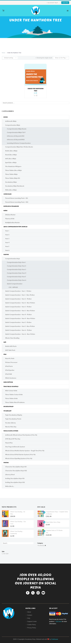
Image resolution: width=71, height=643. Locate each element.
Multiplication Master (12, 222)
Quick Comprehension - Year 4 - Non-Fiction (20, 318)
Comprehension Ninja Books (16, 129)
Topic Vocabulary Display (13, 415)
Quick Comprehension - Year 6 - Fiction (18, 330)
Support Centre (32, 621)
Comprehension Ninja (12, 125)
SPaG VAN (8, 374)
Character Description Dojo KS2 (16, 471)
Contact (29, 615)
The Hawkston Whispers (13, 166)
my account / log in (53, 2)
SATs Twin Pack (10, 350)
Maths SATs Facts (10, 346)
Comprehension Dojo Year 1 (16, 262)
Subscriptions (8, 382)
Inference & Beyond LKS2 (15, 136)
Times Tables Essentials (10, 387)
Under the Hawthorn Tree (35, 90)
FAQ (28, 618)
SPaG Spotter (9, 370)
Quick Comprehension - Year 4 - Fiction (18, 314)
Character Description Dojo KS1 (15, 467)
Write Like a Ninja (11, 190)
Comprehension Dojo (12, 259)
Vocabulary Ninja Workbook (14, 186)
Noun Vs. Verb (9, 358)
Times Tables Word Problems (15, 402)
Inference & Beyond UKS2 (16, 140)
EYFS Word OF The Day (12, 439)
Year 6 (7, 250)
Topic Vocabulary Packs (13, 419)
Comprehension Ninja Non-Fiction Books (19, 147)
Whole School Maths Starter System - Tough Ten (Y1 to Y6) (24, 451)
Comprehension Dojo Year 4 (16, 273)
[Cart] (3, 10)
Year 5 (7, 246)
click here (59, 621)
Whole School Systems (10, 431)
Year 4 (7, 242)
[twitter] (33, 593)
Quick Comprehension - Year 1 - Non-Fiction (20, 295)
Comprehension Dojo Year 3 (16, 269)
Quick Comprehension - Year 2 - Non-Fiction (20, 303)
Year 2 (7, 235)
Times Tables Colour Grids (14, 395)
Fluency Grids (9, 219)
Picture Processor (11, 362)
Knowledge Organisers (11, 206)
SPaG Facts (9, 366)
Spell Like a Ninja (10, 162)
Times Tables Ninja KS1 (12, 178)
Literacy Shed (10, 475)
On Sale (5, 553)
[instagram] (38, 593)
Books (5, 117)
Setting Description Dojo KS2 (15, 482)
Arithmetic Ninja (10, 121)
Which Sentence (10, 378)
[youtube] (43, 593)
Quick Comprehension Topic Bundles (15, 227)
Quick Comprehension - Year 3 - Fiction (18, 307)
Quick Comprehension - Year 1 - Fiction (18, 291)
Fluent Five (9, 443)
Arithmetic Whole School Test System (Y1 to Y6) (21, 435)
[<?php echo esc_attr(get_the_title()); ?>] (36, 95)
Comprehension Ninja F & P (16, 132)
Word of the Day (10, 427)
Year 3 (7, 239)
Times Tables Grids (11, 398)
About (29, 612)
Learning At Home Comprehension (19, 143)
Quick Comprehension (14, 284)
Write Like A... (9, 486)
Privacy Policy (31, 627)
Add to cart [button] (34, 95)
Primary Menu (67, 10)
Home (3, 52)
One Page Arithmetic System (15, 447)
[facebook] (27, 593)
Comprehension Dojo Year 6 (16, 280)
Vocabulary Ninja (11, 182)
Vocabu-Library (10, 423)
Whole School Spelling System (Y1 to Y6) (18, 458)
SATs (4, 342)
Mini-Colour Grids (11, 391)
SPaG (4, 354)
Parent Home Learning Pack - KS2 (16, 202)
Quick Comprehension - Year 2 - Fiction (18, 299)
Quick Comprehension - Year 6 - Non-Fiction (20, 334)
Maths (5, 211)
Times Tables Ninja (11, 174)
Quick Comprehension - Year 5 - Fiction (18, 322)
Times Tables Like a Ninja (13, 170)
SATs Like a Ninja (10, 159)
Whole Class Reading (12, 338)
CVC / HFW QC (13, 287)
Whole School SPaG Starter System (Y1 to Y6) (20, 455)
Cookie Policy (31, 624)
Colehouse (54, 639)
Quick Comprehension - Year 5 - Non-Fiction (20, 326)
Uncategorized (8, 407)
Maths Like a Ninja (11, 151)
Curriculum (7, 194)
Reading (6, 254)
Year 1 (7, 231)
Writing (6, 463)
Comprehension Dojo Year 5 (16, 277)
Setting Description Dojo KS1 (14, 478)
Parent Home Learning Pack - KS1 (16, 198)
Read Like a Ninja (11, 155)
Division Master (10, 215)
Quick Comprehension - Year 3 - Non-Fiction (20, 311)
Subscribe (65, 2)
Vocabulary (7, 411)
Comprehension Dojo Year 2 (16, 266)
